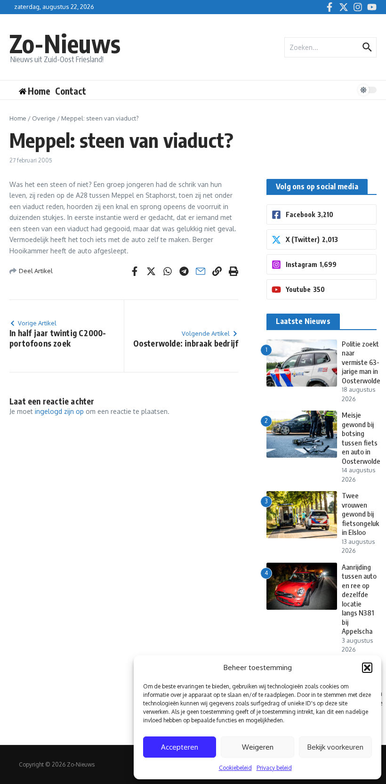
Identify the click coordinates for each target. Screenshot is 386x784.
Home (17, 118)
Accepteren (179, 747)
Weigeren (257, 747)
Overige (44, 118)
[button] (367, 667)
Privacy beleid (274, 767)
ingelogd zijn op (59, 411)
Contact (70, 91)
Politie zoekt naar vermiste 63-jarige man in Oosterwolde (361, 362)
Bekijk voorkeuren (335, 747)
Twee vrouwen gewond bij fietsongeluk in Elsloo (360, 513)
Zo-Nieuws (65, 43)
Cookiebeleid (235, 767)
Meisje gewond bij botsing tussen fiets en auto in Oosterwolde (361, 438)
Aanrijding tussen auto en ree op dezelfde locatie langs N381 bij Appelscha (359, 599)
